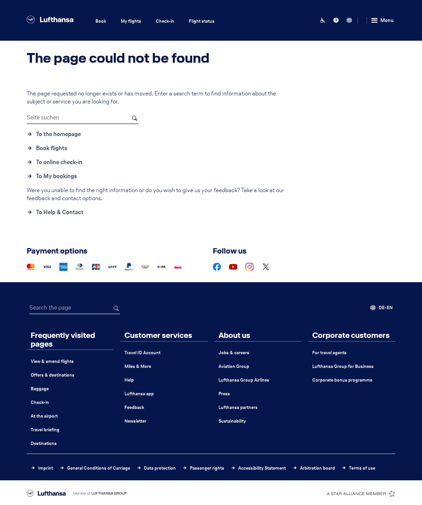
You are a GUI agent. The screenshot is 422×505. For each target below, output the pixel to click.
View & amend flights (52, 361)
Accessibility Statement (262, 468)
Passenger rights (207, 468)
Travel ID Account (142, 353)
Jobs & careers (234, 353)
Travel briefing (45, 430)
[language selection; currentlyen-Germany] (349, 20)
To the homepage (58, 134)
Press (224, 394)
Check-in (165, 21)
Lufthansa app (139, 394)
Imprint (45, 468)
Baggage (40, 389)
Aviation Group (234, 366)
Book (100, 21)
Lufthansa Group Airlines (244, 380)
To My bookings (56, 176)
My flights (131, 21)
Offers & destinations (52, 375)
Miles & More (137, 366)
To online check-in (59, 162)
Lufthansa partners (238, 407)
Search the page (50, 308)
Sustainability (232, 421)
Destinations (44, 443)
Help (129, 380)
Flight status (202, 21)
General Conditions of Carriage (98, 468)
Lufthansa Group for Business (343, 366)
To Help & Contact (59, 212)
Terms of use (362, 468)
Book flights (51, 148)
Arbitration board (317, 468)
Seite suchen (43, 117)
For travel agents (329, 353)
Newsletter (135, 421)
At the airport (44, 416)
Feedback (134, 407)
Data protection (160, 468)
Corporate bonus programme (342, 380)
